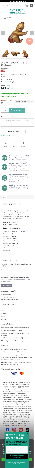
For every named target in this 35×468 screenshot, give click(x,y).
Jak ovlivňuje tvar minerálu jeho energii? (12, 341)
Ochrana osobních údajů (8, 304)
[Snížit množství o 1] (8, 111)
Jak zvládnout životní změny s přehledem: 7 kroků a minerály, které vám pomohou (16, 363)
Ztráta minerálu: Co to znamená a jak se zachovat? (15, 328)
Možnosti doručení (6, 105)
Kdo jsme (3, 319)
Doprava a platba (6, 295)
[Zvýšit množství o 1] (8, 109)
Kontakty (3, 314)
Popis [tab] (4, 197)
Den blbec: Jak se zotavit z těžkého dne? (13, 352)
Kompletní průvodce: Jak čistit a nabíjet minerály (15, 338)
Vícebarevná (16, 234)
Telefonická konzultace (8, 297)
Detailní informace (6, 135)
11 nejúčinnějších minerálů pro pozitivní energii (14, 355)
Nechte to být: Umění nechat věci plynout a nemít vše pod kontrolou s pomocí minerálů (16, 359)
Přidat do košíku (18, 110)
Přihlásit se (7, 285)
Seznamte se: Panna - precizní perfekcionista (14, 349)
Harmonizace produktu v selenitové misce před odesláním (15, 334)
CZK (12, 5)
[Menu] (31, 5)
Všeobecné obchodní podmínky (10, 299)
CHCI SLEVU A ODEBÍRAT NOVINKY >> (17, 456)
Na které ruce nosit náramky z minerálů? (12, 330)
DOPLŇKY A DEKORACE (19, 232)
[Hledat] (4, 5)
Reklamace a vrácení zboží (8, 302)
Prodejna (3, 316)
